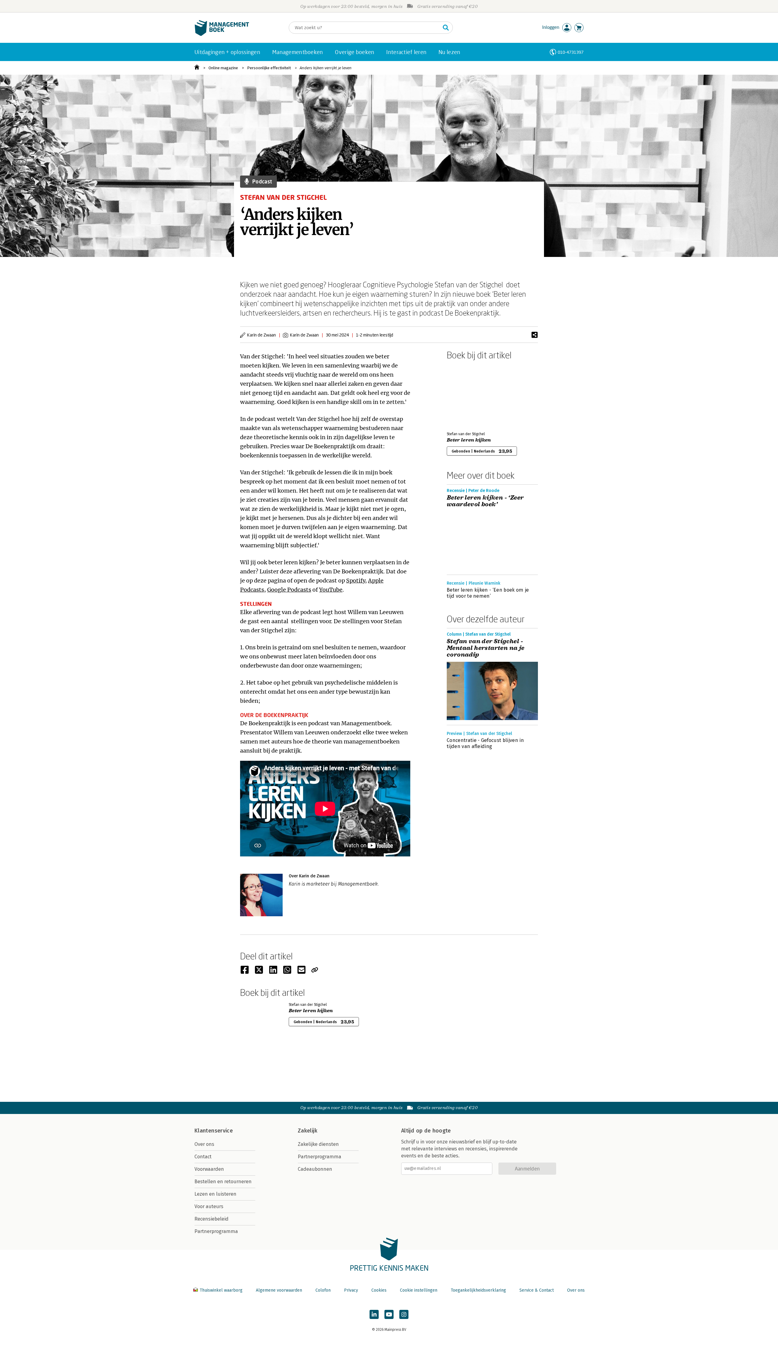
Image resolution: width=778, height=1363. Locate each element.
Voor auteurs (208, 1206)
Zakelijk (307, 1130)
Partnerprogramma (216, 1231)
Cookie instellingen (418, 1290)
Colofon (323, 1290)
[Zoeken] (445, 28)
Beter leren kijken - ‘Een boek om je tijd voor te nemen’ (488, 593)
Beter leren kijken (469, 440)
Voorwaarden (209, 1169)
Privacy (351, 1290)
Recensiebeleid (211, 1219)
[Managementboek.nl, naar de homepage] (221, 34)
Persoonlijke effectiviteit (269, 68)
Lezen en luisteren (215, 1194)
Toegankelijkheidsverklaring (478, 1290)
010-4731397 (571, 52)
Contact (203, 1157)
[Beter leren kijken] (468, 394)
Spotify (355, 580)
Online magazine (223, 68)
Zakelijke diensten (318, 1144)
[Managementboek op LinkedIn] (374, 1314)
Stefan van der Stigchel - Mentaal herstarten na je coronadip (486, 648)
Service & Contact (536, 1290)
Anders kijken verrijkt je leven (326, 68)
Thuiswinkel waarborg (221, 1290)
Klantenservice (213, 1130)
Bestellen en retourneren (223, 1181)
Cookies (379, 1290)
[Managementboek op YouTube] (389, 1314)
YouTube (331, 589)
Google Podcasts (289, 589)
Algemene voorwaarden (279, 1290)
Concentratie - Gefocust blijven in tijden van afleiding (485, 743)
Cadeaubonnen (315, 1169)
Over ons (204, 1144)
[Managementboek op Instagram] (403, 1314)
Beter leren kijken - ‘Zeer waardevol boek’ (485, 501)
